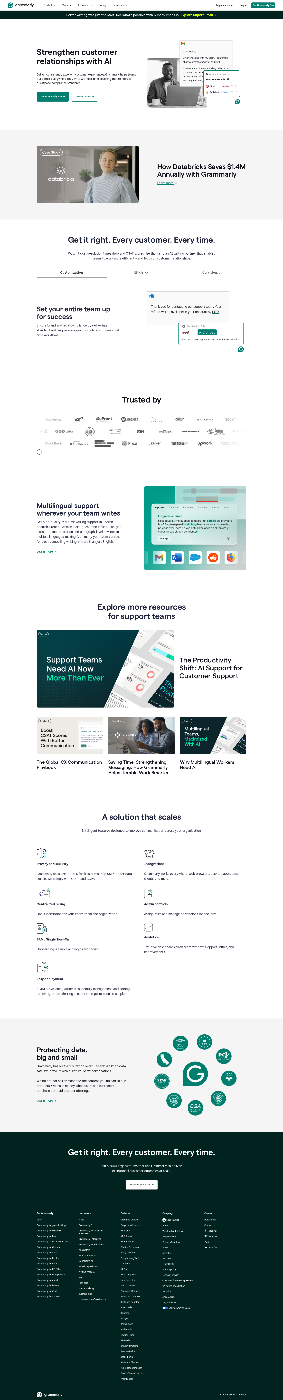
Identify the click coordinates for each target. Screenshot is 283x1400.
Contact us (209, 1225)
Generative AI (86, 1261)
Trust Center (168, 1264)
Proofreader (127, 1379)
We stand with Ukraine (173, 1231)
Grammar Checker (130, 1219)
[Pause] (39, 452)
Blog (81, 1277)
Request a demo (224, 5)
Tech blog (83, 1283)
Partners (166, 1258)
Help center (210, 1219)
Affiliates (166, 1253)
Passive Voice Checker (132, 1373)
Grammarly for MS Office (49, 1269)
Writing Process (86, 1272)
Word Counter (128, 1285)
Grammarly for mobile (48, 1280)
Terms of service (170, 1275)
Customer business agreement (178, 1280)
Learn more (165, 183)
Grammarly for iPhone (48, 1285)
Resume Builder (128, 1351)
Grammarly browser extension (52, 1241)
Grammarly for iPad (47, 1291)
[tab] (72, 274)
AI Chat (124, 1269)
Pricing (102, 5)
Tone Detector (128, 1280)
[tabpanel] (141, 321)
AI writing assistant (88, 1266)
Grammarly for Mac (46, 1236)
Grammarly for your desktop (51, 1225)
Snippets (125, 1313)
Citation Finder (128, 1335)
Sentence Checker (130, 1362)
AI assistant (84, 1250)
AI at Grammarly (87, 1255)
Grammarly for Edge (47, 1263)
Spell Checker (127, 1357)
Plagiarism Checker (130, 1225)
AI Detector (127, 1236)
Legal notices (169, 1302)
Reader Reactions (129, 1346)
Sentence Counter (130, 1302)
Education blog (86, 1288)
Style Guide (126, 1307)
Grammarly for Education (91, 1244)
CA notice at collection (173, 1286)
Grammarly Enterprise (90, 1239)
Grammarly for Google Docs (51, 1274)
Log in (243, 5)
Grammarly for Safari (47, 1252)
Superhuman (172, 1219)
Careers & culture (171, 1242)
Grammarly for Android (48, 1296)
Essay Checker (128, 1252)
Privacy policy (169, 1269)
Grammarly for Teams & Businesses (91, 1232)
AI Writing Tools (128, 1274)
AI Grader (126, 1340)
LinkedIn (212, 1247)
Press (165, 1247)
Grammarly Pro (86, 1225)
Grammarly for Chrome (49, 1247)
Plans (81, 1219)
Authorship (126, 1329)
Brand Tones (127, 1324)
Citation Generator (130, 1247)
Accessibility (168, 1297)
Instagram (213, 1236)
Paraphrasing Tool (130, 1258)
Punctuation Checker (131, 1368)
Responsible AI (170, 1236)
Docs (39, 1219)
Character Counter (130, 1291)
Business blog (85, 1294)
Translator (126, 1263)
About (165, 1225)
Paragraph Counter (130, 1296)
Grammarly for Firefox (48, 1258)
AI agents (125, 1230)
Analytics (125, 1318)
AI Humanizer (128, 1241)
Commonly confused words (92, 1299)
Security (166, 1291)
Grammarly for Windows (49, 1230)
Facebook (212, 1230)
